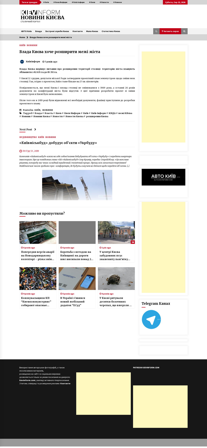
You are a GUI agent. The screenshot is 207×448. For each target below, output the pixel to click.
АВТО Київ (26, 31)
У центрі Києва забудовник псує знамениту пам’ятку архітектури (114, 255)
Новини (26, 116)
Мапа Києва (92, 31)
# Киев (92, 2)
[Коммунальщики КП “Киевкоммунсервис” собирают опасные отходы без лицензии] (37, 278)
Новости (58, 116)
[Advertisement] (163, 97)
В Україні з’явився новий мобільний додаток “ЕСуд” (72, 301)
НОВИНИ (32, 45)
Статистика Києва (111, 31)
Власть (49, 113)
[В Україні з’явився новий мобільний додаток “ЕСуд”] (77, 278)
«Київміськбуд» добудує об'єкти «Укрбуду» (58, 143)
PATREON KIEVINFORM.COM (146, 367)
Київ (85, 113)
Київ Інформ (98, 113)
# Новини (117, 2)
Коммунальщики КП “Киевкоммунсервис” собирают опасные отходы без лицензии (36, 301)
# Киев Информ (60, 2)
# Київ (46, 2)
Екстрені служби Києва (57, 31)
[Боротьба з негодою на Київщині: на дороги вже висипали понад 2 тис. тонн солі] (77, 232)
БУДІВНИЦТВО (28, 137)
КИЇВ (22, 45)
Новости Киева (74, 116)
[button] (156, 31)
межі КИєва (125, 113)
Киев (59, 113)
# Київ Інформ (78, 2)
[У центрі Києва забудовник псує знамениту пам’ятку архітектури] (116, 232)
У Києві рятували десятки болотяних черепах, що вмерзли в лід (115, 301)
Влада (38, 31)
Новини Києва (41, 116)
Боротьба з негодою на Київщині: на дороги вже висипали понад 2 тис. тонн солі (75, 255)
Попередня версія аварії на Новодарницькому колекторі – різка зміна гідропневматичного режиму (37, 255)
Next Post (25, 129)
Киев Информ (72, 113)
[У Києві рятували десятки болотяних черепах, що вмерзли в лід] (116, 278)
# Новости (104, 2)
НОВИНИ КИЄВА (42, 17)
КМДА (112, 113)
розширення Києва (97, 116)
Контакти (78, 31)
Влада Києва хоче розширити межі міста (59, 51)
